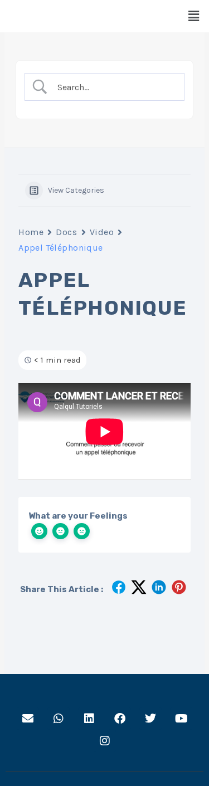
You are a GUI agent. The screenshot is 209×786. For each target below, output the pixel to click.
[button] (193, 16)
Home (30, 232)
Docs (66, 232)
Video (102, 232)
